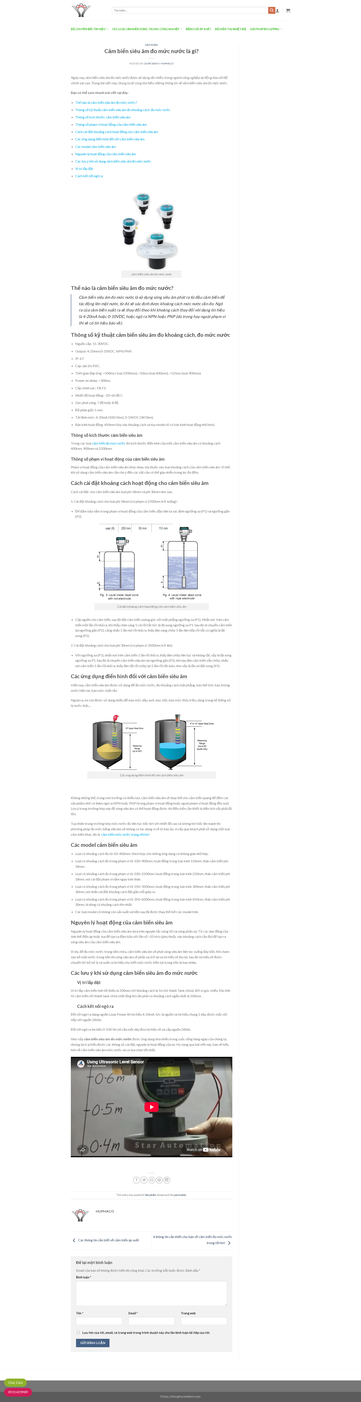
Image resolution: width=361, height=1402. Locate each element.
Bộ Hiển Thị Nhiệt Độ (230, 29)
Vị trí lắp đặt (84, 168)
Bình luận (83, 1277)
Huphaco (167, 63)
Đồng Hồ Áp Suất (198, 29)
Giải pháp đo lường (265, 29)
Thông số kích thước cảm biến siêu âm (102, 117)
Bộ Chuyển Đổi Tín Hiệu (88, 29)
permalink (180, 1195)
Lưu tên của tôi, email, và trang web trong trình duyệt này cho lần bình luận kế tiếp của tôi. (146, 1332)
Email (133, 1313)
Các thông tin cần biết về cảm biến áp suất (108, 1240)
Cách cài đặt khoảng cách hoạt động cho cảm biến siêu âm (116, 132)
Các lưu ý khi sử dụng (113, 161)
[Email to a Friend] (151, 1180)
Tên (79, 1313)
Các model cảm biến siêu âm (95, 147)
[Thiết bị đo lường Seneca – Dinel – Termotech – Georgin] (88, 10)
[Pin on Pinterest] (159, 1180)
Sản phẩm (151, 45)
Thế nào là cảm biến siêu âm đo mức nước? (106, 102)
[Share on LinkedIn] (166, 1180)
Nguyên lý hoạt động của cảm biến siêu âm (105, 154)
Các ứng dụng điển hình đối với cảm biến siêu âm (110, 139)
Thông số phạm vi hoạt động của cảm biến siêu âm (111, 124)
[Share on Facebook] (136, 1180)
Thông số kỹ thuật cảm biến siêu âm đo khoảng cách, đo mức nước (122, 110)
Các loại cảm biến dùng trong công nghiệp (145, 29)
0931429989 (18, 1392)
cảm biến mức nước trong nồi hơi (125, 834)
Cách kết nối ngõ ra (89, 176)
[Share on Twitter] (144, 1180)
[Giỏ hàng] (288, 10)
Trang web (188, 1313)
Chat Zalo (15, 1382)
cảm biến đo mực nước (109, 443)
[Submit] (271, 10)
